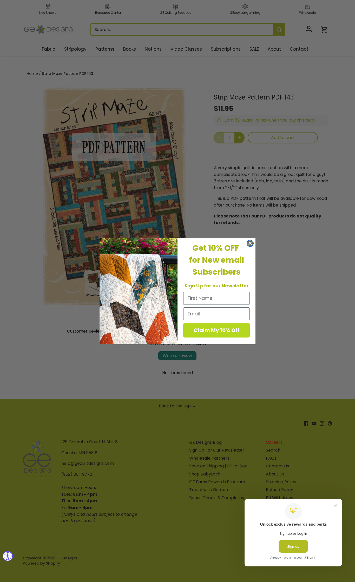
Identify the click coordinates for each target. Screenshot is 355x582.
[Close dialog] (250, 243)
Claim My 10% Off (217, 330)
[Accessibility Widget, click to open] (8, 556)
